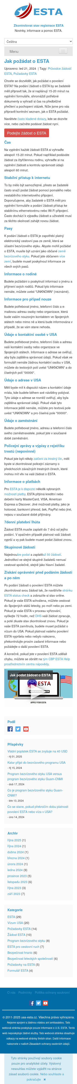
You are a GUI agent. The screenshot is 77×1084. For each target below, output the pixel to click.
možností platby (14, 494)
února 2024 (15, 864)
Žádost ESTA (16, 934)
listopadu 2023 (17, 882)
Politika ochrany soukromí (52, 992)
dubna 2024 (15, 852)
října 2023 (14, 888)
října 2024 (14, 846)
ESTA (11, 917)
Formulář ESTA (17, 970)
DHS (38, 616)
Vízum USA (15, 923)
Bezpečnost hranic (20, 952)
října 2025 (14, 840)
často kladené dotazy (32, 119)
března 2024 (16, 858)
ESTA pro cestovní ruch (23, 946)
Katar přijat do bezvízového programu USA (36, 762)
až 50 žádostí (52, 554)
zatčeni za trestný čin (48, 458)
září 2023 (13, 894)
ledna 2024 (15, 870)
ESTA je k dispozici (22, 489)
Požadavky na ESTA (21, 964)
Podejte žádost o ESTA (26, 133)
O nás (11, 992)
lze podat (23, 554)
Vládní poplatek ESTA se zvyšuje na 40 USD (37, 751)
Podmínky (25, 992)
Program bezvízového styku (26, 940)
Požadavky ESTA (25, 73)
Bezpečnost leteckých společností (30, 958)
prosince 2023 (17, 876)
